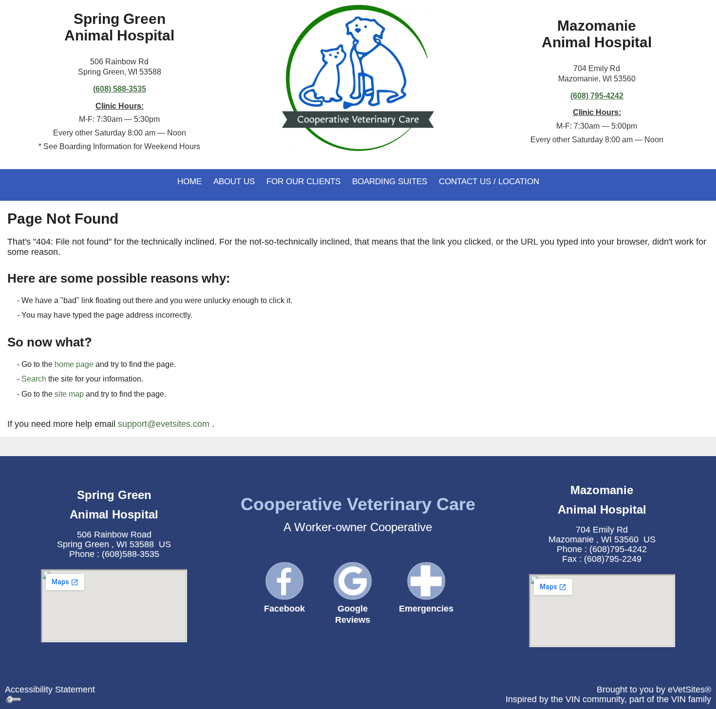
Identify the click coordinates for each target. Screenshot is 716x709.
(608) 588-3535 (119, 89)
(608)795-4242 (618, 549)
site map (69, 394)
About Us (234, 181)
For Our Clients (303, 181)
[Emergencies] (426, 580)
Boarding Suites (389, 181)
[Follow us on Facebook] (284, 580)
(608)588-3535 (130, 554)
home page (74, 364)
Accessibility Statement (50, 689)
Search (33, 379)
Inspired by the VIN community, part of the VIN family (608, 699)
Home (189, 181)
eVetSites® (689, 689)
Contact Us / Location (489, 181)
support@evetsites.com (163, 424)
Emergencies (426, 608)
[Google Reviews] (352, 581)
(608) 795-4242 (596, 96)
